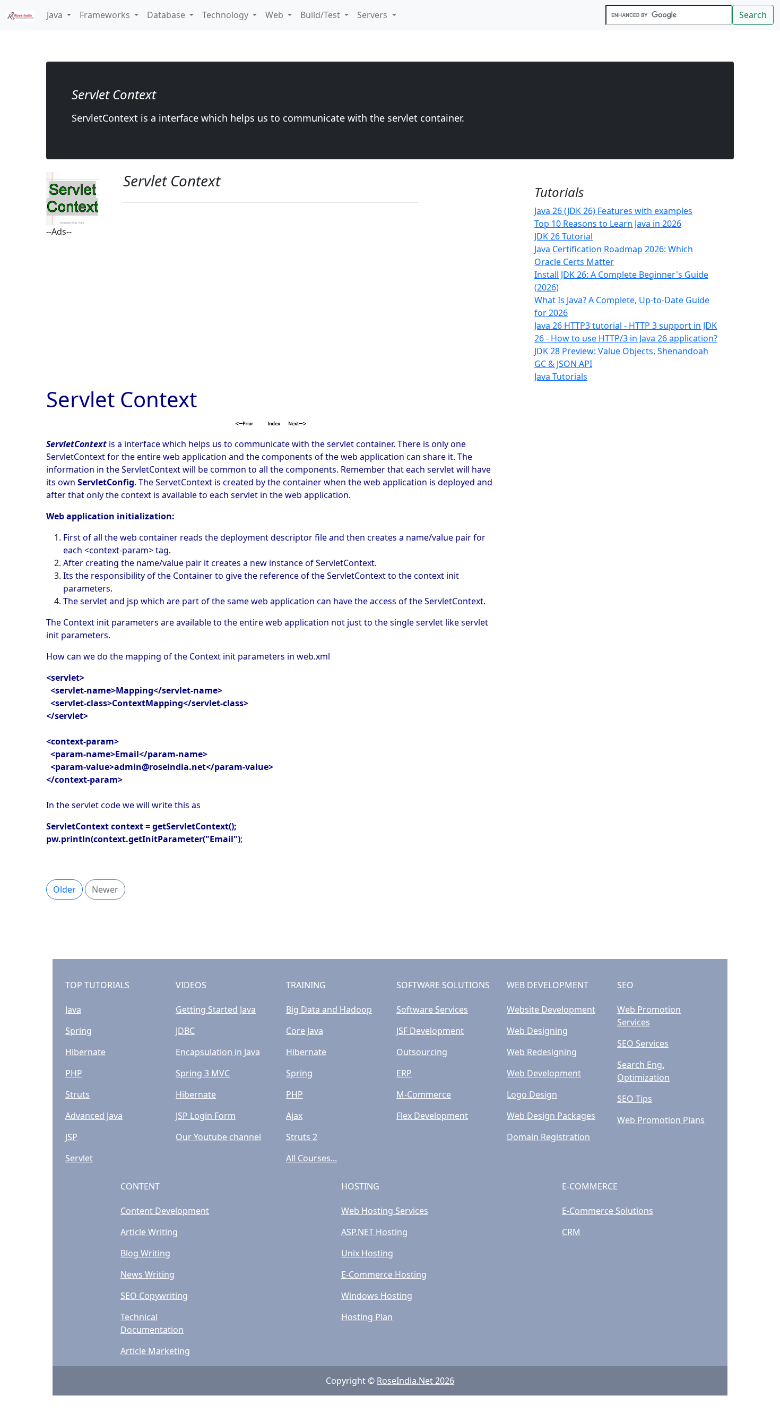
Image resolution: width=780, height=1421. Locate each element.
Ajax (294, 1116)
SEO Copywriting (154, 1296)
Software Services (432, 1009)
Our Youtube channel (218, 1137)
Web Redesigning (542, 1052)
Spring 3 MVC (203, 1073)
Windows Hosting (376, 1296)
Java (73, 1009)
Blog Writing (145, 1253)
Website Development (551, 1009)
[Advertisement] (271, 312)
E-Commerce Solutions (607, 1211)
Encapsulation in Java (218, 1052)
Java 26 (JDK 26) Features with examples (613, 211)
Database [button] (167, 15)
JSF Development (430, 1031)
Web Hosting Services (384, 1211)
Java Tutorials (560, 376)
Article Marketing (155, 1351)
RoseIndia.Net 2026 (415, 1380)
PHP (73, 1073)
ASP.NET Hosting (374, 1232)
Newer (105, 889)
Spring (78, 1031)
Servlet (79, 1158)
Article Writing (149, 1232)
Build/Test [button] (321, 15)
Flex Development (432, 1116)
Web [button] (275, 15)
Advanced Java (94, 1116)
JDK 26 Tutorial (563, 236)
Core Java (304, 1031)
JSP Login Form (206, 1116)
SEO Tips (634, 1099)
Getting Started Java (216, 1009)
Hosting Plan (367, 1317)
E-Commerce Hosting (384, 1274)
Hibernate (85, 1052)
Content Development (164, 1211)
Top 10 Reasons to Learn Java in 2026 (607, 223)
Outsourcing (421, 1052)
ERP (404, 1073)
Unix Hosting (367, 1253)
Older (64, 889)
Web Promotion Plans (661, 1120)
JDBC (185, 1031)
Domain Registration (548, 1137)
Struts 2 (301, 1137)
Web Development (544, 1073)
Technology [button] (226, 15)
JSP (71, 1137)
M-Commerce (423, 1094)
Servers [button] (373, 15)
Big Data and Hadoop (329, 1009)
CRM (571, 1232)
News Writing (147, 1274)
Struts (77, 1094)
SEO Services (643, 1043)
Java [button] (56, 15)
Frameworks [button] (106, 15)
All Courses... (311, 1158)
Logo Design (532, 1094)
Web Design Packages (551, 1116)
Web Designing (537, 1031)
